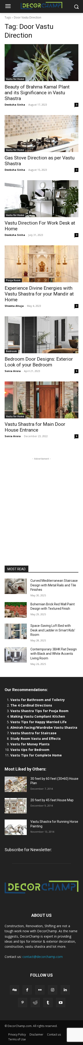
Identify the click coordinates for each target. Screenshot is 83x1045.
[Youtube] (60, 1002)
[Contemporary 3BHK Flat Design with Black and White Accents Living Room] (16, 655)
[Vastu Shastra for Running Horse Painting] (16, 827)
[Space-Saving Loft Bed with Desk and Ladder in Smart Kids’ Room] (16, 631)
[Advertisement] (41, 502)
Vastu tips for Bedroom (29, 749)
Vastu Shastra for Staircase (33, 733)
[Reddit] (35, 1002)
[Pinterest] (22, 1002)
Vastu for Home (15, 79)
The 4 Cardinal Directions (31, 705)
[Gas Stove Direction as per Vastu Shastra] (41, 133)
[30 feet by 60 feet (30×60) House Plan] (16, 784)
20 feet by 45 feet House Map (52, 800)
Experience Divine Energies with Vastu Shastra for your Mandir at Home (39, 293)
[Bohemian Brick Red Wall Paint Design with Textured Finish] (16, 610)
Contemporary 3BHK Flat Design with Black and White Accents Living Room (53, 653)
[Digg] (14, 989)
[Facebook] (27, 989)
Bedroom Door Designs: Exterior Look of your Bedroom (39, 362)
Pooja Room (13, 280)
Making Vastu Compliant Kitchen (37, 716)
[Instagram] (52, 989)
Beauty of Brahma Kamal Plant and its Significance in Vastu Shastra (37, 92)
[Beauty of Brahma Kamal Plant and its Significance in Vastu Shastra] (41, 62)
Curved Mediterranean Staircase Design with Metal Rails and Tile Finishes (54, 585)
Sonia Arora (13, 371)
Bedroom (11, 351)
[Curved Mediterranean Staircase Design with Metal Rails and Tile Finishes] (16, 586)
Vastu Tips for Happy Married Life (38, 722)
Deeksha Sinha (15, 104)
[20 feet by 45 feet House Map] (16, 805)
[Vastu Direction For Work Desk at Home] (41, 198)
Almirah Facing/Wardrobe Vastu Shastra (43, 727)
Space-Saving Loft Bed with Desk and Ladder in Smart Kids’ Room (52, 630)
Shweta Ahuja (14, 306)
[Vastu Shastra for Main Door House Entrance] (41, 399)
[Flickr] (39, 989)
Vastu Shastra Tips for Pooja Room (39, 711)
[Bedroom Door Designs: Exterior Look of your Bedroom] (41, 334)
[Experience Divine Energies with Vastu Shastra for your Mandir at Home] (41, 263)
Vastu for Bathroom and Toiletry (38, 700)
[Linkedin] (65, 989)
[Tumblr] (48, 1002)
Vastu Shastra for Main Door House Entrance (35, 427)
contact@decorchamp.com (42, 956)
